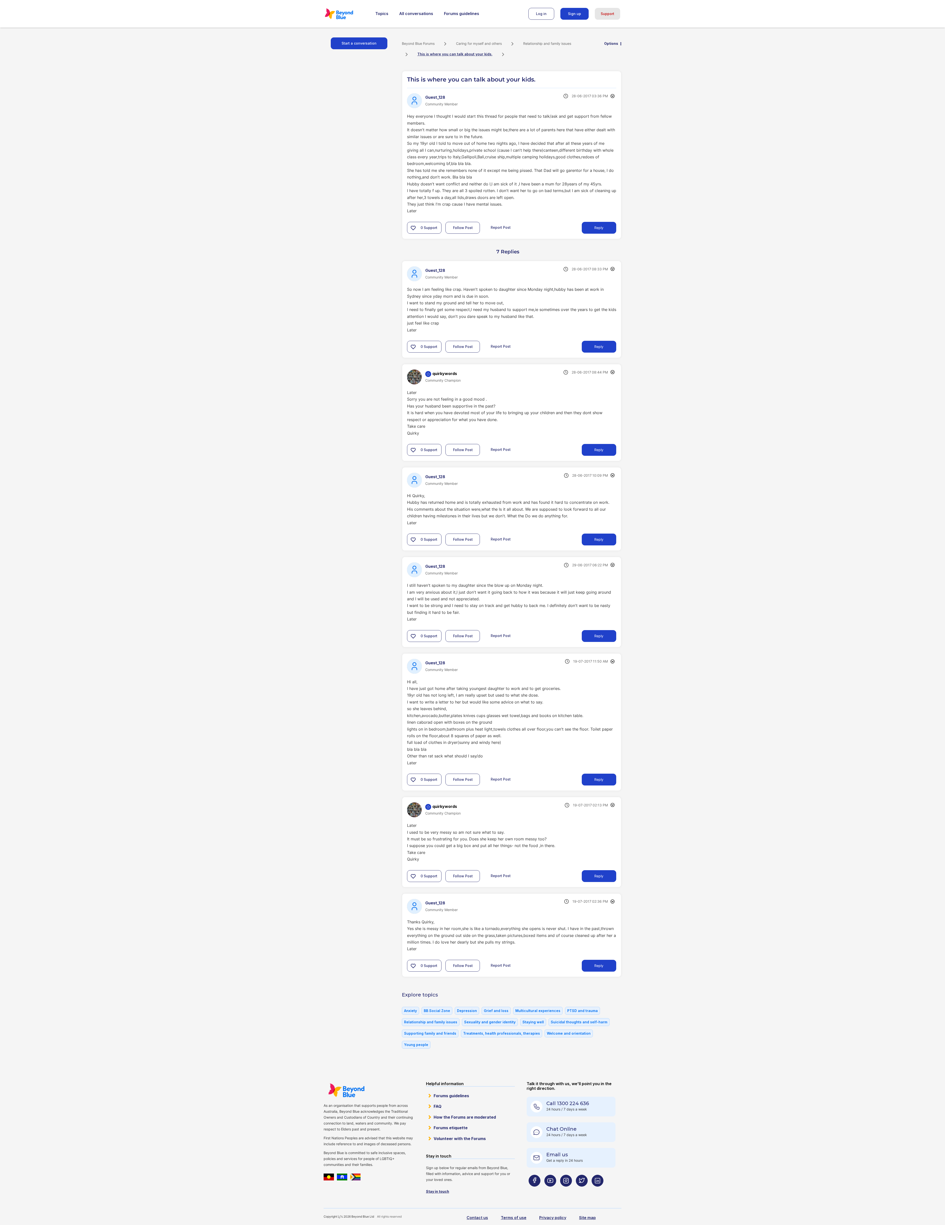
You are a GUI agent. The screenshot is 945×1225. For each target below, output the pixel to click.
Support (607, 14)
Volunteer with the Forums (460, 1138)
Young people (416, 1045)
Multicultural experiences (537, 1011)
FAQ (437, 1106)
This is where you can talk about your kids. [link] (454, 54)
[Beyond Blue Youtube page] (550, 1190)
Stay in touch (437, 1191)
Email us (557, 1155)
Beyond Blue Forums (345, 14)
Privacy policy (552, 1217)
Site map (587, 1217)
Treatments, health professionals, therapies (501, 1033)
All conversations (416, 13)
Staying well (533, 1022)
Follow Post (463, 228)
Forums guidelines (461, 13)
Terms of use (513, 1217)
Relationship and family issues (547, 43)
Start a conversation (359, 43)
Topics (381, 13)
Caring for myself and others (479, 43)
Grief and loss (496, 1011)
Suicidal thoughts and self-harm (579, 1022)
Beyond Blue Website (346, 1090)
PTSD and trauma (582, 1011)
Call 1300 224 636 (567, 1103)
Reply (598, 228)
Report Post (501, 227)
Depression (467, 1011)
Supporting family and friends (430, 1033)
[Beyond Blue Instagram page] (566, 1190)
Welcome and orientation (569, 1033)
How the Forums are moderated (465, 1117)
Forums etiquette (451, 1127)
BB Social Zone (437, 1011)
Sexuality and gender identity (490, 1022)
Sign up (574, 14)
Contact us (477, 1217)
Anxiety (410, 1011)
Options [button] (611, 43)
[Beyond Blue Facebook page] (534, 1190)
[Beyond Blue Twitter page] (582, 1190)
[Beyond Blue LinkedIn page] (597, 1190)
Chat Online (561, 1129)
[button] (413, 227)
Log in (541, 14)
